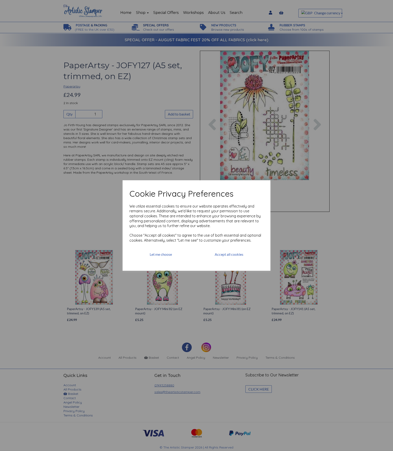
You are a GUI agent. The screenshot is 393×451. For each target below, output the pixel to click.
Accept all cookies (229, 254)
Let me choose (161, 254)
